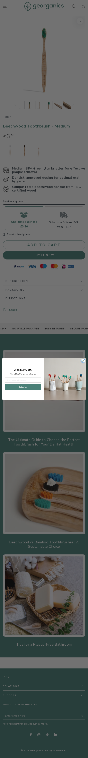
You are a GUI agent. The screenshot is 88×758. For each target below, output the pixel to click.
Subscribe (23, 387)
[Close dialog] (83, 361)
